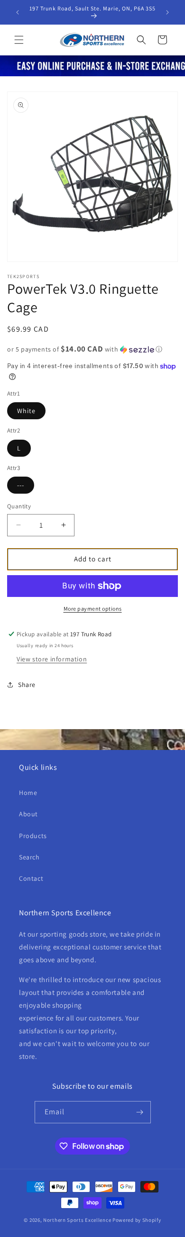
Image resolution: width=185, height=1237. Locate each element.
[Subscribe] (140, 1112)
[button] (19, 39)
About (28, 814)
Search (29, 857)
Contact (31, 878)
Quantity (19, 506)
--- (20, 485)
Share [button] (27, 684)
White (26, 410)
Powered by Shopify (136, 1220)
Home (28, 792)
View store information (52, 659)
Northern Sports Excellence (77, 1220)
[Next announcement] (167, 12)
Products (33, 835)
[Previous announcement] (17, 12)
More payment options (93, 608)
